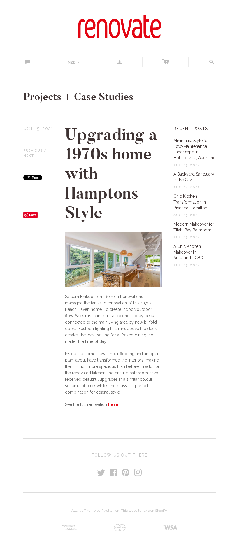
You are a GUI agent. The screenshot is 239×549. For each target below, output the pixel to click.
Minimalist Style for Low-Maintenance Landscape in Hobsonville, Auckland (194, 149)
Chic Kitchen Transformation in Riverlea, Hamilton (190, 202)
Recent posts (190, 128)
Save (32, 215)
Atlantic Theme (83, 510)
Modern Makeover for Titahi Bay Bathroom (193, 227)
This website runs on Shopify (144, 510)
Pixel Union (110, 510)
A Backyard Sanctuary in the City (193, 177)
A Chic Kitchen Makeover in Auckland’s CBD (188, 252)
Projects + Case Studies (78, 97)
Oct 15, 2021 (38, 128)
